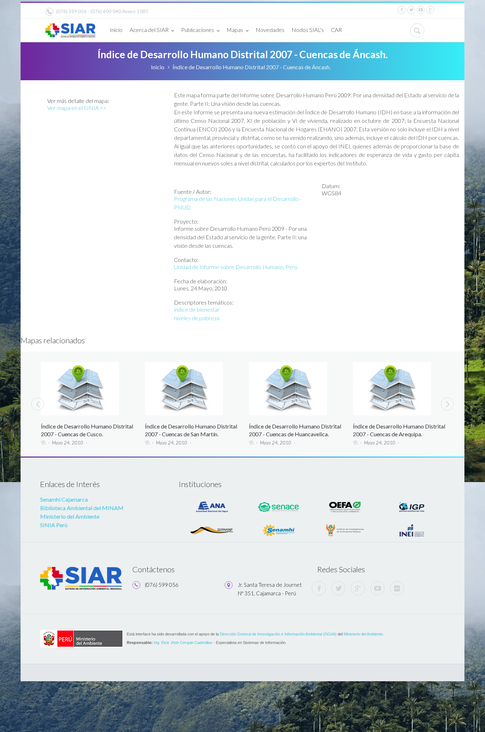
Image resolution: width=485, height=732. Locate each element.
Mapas (235, 29)
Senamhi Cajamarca (64, 499)
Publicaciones (197, 29)
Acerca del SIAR (149, 29)
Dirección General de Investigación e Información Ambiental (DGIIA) (278, 634)
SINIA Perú (53, 524)
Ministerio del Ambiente (69, 516)
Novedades (270, 29)
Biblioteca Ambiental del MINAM (82, 507)
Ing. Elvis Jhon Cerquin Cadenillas (183, 642)
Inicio (116, 29)
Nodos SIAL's (307, 29)
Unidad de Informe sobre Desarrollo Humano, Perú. (236, 266)
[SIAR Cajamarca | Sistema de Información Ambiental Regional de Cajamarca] (70, 27)
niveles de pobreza (196, 318)
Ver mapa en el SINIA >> (76, 107)
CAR (336, 29)
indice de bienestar (197, 309)
